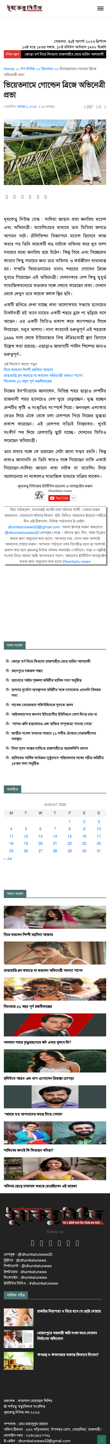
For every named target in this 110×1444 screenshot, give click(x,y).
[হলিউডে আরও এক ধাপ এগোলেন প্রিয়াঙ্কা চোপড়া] (55, 1060)
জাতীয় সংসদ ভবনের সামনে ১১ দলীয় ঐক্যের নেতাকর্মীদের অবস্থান (54, 736)
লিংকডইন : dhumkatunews (25, 1277)
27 (40, 851)
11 (11, 836)
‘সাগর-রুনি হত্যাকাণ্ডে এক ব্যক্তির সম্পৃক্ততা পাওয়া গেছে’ (52, 723)
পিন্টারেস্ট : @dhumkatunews (28, 1266)
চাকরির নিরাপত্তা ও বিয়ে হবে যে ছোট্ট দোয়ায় (69, 1311)
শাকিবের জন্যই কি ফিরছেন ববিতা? (28, 1150)
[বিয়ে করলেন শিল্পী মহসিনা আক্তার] (55, 917)
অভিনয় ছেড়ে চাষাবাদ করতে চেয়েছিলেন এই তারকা (40, 1186)
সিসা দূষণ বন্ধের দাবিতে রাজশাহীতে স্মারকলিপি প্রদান (50, 748)
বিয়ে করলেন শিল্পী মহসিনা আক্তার (28, 369)
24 (99, 843)
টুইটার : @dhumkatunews (25, 1260)
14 (55, 836)
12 (26, 836)
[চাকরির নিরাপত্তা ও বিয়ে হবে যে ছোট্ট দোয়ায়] (19, 1317)
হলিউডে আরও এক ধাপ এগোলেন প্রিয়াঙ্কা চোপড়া (39, 1078)
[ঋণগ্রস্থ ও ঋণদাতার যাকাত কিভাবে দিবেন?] (19, 1361)
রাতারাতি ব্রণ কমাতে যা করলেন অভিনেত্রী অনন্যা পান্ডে (43, 375)
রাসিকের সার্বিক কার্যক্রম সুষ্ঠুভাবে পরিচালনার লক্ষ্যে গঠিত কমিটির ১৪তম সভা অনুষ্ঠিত (58, 761)
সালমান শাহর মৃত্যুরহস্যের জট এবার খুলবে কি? (37, 1042)
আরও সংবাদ (15, 894)
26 (26, 851)
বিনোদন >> (50, 69)
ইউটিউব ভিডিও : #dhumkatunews (31, 1283)
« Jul (8, 858)
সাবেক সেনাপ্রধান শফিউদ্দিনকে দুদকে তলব (42, 705)
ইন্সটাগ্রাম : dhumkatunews (25, 1272)
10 (99, 829)
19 (26, 843)
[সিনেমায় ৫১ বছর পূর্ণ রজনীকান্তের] (55, 989)
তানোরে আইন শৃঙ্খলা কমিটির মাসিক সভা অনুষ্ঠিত (47, 680)
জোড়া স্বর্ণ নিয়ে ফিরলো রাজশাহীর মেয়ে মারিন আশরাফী (64, 54)
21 (55, 843)
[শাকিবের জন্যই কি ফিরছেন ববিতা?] (55, 1132)
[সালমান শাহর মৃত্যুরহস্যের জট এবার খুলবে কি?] (55, 1024)
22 (70, 843)
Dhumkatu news (77, 561)
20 (40, 843)
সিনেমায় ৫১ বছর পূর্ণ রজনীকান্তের (28, 381)
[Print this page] (105, 107)
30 (84, 851)
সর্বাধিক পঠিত (16, 1295)
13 (40, 836)
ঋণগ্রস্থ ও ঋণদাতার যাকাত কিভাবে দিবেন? (68, 1354)
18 (11, 843)
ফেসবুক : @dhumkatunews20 (28, 1254)
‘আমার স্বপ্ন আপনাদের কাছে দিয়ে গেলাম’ (33, 1114)
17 (99, 836)
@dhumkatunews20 (22, 532)
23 (84, 843)
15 (70, 836)
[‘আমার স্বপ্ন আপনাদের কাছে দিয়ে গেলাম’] (55, 1096)
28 (55, 851)
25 (11, 851)
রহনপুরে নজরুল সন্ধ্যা (27, 671)
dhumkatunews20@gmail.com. (35, 527)
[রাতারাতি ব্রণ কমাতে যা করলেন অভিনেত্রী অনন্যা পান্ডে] (55, 952)
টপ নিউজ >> (31, 69)
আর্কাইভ (12, 789)
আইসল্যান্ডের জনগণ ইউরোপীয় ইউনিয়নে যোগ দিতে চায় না (54, 714)
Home (9, 69)
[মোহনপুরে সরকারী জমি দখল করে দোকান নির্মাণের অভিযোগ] (19, 1339)
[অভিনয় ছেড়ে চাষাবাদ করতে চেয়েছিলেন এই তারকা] (55, 1168)
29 (70, 851)
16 (84, 836)
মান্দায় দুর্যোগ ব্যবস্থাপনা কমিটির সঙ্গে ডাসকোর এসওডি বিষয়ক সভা (56, 692)
